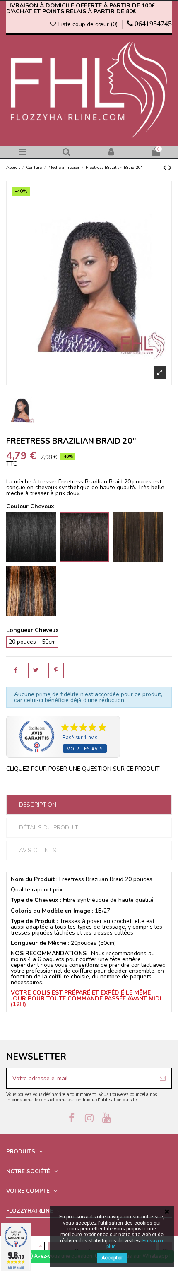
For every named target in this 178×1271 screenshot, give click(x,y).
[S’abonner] (162, 1078)
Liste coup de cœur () (88, 24)
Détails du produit (48, 827)
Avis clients (37, 850)
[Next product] (170, 167)
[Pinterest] (56, 670)
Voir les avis (85, 748)
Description (37, 805)
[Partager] (15, 670)
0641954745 (153, 23)
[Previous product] (165, 167)
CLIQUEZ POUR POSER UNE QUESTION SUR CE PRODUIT (83, 769)
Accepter (111, 1258)
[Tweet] (35, 670)
